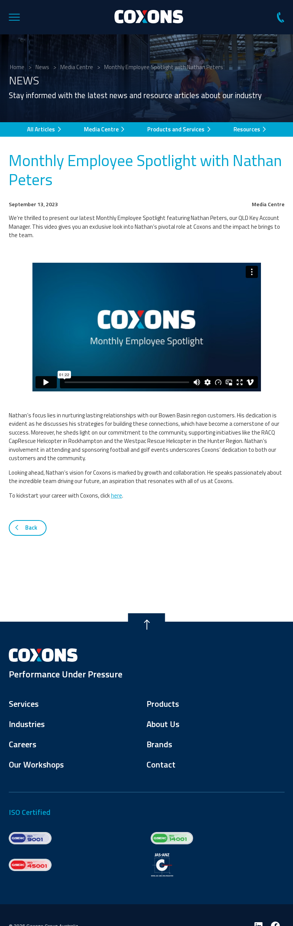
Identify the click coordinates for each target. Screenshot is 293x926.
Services (24, 703)
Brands (159, 744)
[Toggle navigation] (19, 17)
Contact (160, 764)
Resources (247, 129)
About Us (162, 724)
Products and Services (176, 129)
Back (30, 527)
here (116, 495)
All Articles (41, 129)
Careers (22, 744)
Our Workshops (36, 764)
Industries (27, 724)
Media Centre (102, 129)
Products (162, 703)
